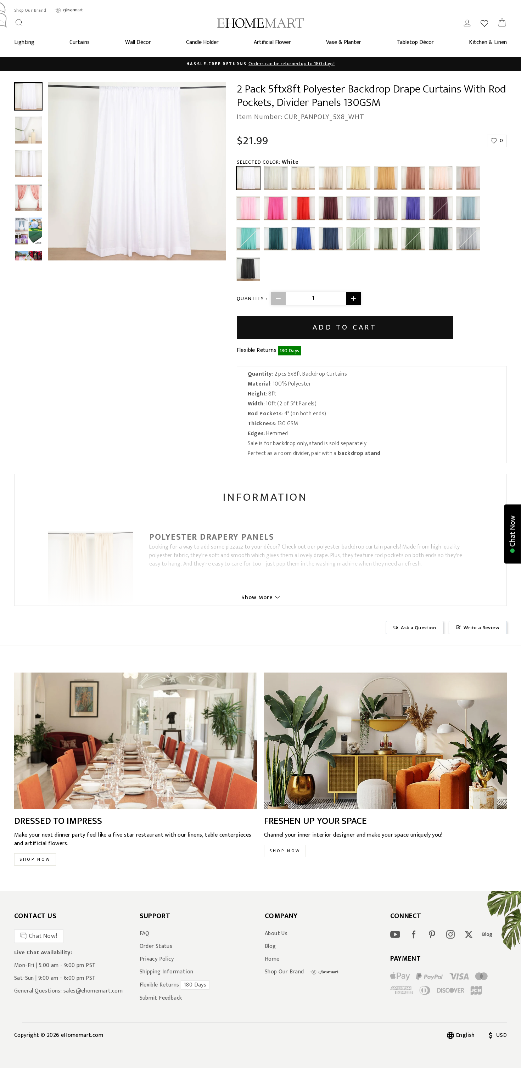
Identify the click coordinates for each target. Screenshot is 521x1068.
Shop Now (35, 859)
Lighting (24, 42)
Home (272, 959)
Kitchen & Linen (488, 42)
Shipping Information (167, 972)
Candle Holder (202, 42)
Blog (270, 946)
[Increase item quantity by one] (353, 298)
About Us (276, 933)
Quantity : (252, 298)
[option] (260, 63)
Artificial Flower (272, 42)
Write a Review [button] (481, 627)
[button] (512, 534)
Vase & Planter (343, 42)
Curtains (79, 42)
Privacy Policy (157, 959)
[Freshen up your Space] (385, 741)
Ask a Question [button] (418, 627)
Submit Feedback (161, 998)
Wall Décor (138, 42)
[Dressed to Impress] (135, 741)
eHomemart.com (82, 1035)
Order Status (156, 946)
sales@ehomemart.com (93, 991)
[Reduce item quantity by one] (278, 298)
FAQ (145, 933)
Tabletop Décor (415, 42)
